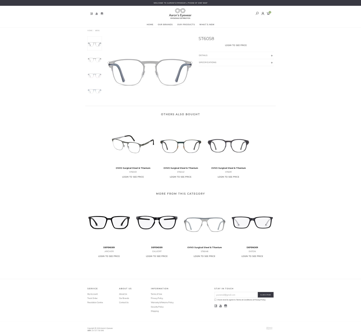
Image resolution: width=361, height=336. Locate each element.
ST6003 (133, 172)
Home (150, 24)
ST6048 (204, 251)
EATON (252, 251)
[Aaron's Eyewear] (180, 13)
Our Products (186, 24)
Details (203, 55)
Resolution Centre (95, 302)
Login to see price (236, 45)
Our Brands (165, 24)
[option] (150, 65)
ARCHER (109, 251)
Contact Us (124, 302)
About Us (123, 294)
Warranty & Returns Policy (162, 302)
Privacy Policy (157, 298)
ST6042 (180, 172)
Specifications (207, 62)
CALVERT (156, 251)
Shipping (155, 311)
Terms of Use (156, 294)
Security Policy (157, 307)
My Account (92, 294)
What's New (206, 24)
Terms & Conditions (244, 300)
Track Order (92, 298)
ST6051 (228, 172)
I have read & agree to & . (241, 300)
